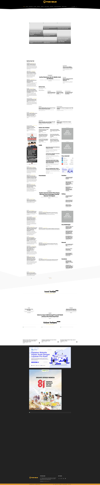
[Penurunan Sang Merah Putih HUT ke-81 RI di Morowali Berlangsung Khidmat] (49, 205)
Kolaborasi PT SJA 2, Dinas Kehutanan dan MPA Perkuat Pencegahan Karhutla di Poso (69, 227)
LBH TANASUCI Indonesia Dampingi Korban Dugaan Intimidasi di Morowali (31, 218)
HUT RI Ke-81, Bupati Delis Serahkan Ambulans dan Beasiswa (49, 228)
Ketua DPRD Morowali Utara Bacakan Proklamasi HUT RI (48, 259)
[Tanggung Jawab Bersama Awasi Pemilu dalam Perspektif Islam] (50, 333)
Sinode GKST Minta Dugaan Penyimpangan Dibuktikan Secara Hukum (43, 140)
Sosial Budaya (64, 65)
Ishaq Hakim (31, 35)
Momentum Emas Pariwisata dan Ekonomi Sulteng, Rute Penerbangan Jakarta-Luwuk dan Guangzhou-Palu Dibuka (69, 189)
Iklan (57, 484)
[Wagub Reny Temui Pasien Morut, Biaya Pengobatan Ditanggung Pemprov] (63, 262)
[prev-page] (48, 96)
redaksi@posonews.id (46, 481)
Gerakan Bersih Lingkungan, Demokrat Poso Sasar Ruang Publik (52, 154)
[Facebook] (72, 6)
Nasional (28, 88)
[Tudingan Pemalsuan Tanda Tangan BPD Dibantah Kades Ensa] (50, 41)
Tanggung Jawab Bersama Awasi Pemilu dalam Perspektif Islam (49, 340)
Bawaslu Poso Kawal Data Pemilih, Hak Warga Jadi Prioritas (53, 147)
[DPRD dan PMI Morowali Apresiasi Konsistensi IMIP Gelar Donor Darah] (63, 201)
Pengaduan (60, 484)
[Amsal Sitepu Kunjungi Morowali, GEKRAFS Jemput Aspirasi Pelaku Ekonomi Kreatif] (63, 254)
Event (50, 313)
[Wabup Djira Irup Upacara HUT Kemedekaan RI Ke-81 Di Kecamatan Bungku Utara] (49, 236)
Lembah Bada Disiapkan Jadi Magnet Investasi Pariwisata (69, 178)
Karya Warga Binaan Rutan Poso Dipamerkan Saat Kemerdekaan (69, 93)
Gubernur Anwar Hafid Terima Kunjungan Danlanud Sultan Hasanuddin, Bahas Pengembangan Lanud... (30, 340)
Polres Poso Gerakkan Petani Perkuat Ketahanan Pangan (69, 249)
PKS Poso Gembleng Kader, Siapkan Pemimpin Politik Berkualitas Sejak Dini (53, 169)
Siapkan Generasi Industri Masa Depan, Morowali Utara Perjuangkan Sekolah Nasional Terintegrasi (49, 194)
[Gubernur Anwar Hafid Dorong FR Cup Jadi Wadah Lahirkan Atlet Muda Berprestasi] (50, 304)
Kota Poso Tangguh (29, 125)
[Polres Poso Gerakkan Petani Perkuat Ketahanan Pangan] (32, 206)
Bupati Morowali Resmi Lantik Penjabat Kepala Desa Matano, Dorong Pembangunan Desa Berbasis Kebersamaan (69, 232)
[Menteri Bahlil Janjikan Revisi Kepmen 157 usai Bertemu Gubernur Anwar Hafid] (64, 26)
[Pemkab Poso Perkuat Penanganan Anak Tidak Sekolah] (64, 37)
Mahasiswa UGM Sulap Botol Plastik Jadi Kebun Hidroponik (31, 81)
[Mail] (63, 478)
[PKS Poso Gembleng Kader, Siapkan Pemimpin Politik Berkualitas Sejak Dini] (42, 170)
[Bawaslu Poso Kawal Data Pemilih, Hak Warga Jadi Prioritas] (42, 149)
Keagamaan (50, 75)
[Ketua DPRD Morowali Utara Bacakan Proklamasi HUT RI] (49, 252)
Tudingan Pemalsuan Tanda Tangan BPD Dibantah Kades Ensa (31, 100)
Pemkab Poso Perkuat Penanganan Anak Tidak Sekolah (31, 127)
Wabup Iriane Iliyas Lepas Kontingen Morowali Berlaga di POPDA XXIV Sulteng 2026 (32, 177)
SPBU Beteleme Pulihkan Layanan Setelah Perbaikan (67, 67)
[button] (76, 7)
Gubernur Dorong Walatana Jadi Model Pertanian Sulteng (69, 205)
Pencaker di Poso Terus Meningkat (29, 310)
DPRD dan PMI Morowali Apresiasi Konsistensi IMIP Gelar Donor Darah (31, 186)
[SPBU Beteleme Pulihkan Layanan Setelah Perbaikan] (36, 41)
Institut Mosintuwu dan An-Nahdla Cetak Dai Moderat (50, 77)
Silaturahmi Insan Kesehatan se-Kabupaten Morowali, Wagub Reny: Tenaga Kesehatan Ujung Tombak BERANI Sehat (69, 266)
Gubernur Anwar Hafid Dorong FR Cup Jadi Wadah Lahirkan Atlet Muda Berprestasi (50, 315)
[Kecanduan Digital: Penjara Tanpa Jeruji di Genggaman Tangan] (68, 333)
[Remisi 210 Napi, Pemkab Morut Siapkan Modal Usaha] (32, 195)
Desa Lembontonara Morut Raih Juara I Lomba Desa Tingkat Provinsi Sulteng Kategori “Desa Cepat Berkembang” (69, 237)
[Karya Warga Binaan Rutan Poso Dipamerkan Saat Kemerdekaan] (69, 88)
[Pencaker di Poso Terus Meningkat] (29, 302)
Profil (53, 484)
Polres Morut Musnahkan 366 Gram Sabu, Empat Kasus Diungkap (55, 135)
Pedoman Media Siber (64, 484)
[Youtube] (65, 478)
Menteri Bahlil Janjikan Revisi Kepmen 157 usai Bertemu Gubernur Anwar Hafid (32, 114)
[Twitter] (74, 6)
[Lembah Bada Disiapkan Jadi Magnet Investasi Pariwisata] (63, 178)
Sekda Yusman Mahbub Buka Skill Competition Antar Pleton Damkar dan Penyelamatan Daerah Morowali (31, 249)
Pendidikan (64, 77)
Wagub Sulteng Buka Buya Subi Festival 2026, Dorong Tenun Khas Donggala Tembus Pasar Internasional (69, 183)
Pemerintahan (40, 120)
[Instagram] (73, 6)
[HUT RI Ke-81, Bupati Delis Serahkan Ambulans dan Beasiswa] (49, 221)
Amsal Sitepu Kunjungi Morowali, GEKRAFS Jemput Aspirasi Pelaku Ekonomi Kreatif (69, 254)
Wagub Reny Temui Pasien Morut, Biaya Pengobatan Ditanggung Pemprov (69, 261)
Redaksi (40, 132)
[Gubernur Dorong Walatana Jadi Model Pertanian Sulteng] (63, 206)
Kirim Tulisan (69, 484)
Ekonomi (28, 210)
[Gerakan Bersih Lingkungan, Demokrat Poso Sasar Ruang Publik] (42, 155)
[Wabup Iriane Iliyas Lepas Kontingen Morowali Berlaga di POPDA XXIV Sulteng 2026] (47, 116)
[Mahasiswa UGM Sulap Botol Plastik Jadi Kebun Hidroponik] (50, 26)
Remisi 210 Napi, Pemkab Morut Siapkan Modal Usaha (64, 122)
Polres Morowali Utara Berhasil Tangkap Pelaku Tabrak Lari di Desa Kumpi (54, 140)
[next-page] (49, 96)
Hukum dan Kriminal (29, 98)
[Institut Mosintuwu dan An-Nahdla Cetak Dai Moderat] (36, 29)
